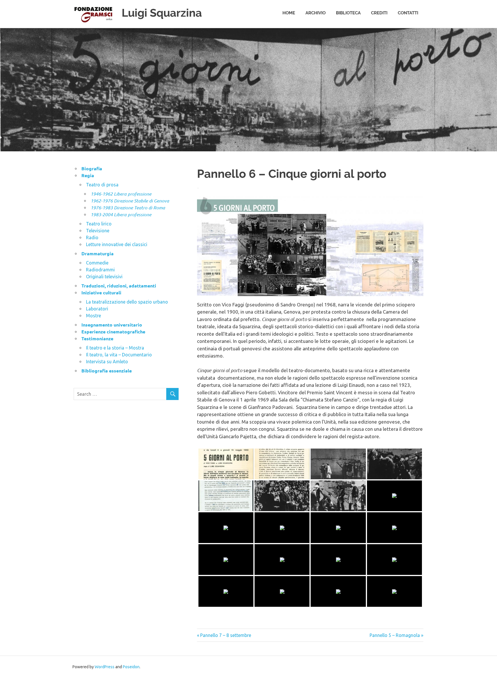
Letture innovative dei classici (116, 244)
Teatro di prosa (102, 184)
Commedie (97, 262)
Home (288, 13)
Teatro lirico (99, 223)
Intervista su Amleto (107, 361)
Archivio (315, 13)
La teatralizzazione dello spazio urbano (127, 301)
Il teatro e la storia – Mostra (115, 347)
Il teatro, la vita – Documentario (119, 354)
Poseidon (131, 667)
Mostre (93, 315)
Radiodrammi (100, 269)
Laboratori (97, 308)
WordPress (104, 667)
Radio (92, 237)
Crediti (379, 13)
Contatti (408, 13)
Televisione (97, 230)
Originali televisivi (104, 276)
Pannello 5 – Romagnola (395, 635)
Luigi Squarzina (162, 12)
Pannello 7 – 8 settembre (225, 635)
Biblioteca (348, 13)
